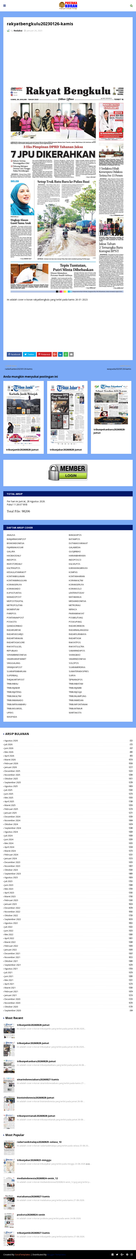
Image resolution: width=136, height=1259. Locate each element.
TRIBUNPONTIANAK (78, 704)
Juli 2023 (68, 881)
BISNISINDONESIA (15, 543)
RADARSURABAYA (77, 634)
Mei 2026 (68, 751)
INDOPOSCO (75, 559)
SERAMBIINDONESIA (17, 654)
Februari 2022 (68, 945)
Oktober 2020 (68, 1006)
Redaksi (18, 30)
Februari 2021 (68, 991)
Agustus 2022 (68, 923)
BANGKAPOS (75, 534)
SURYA (72, 675)
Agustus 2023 (68, 877)
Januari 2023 (68, 904)
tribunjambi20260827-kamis (33, 1232)
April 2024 (68, 847)
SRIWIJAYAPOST (14, 667)
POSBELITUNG (76, 617)
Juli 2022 (68, 926)
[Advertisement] (68, 59)
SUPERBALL (12, 675)
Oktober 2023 (68, 869)
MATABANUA (75, 596)
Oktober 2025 (68, 778)
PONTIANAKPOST (15, 617)
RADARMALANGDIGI (78, 630)
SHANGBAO (74, 654)
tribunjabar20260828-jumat (66, 449)
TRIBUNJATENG (14, 691)
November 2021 (68, 957)
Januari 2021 (68, 995)
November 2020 (68, 1002)
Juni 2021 (68, 976)
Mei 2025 (68, 797)
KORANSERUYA (14, 584)
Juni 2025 (68, 793)
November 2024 (68, 820)
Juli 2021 (68, 972)
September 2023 (68, 873)
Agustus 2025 (68, 786)
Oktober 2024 (68, 824)
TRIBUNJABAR (13, 687)
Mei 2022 (68, 934)
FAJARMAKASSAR (15, 547)
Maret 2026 (68, 759)
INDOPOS (11, 559)
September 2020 (68, 1010)
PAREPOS (11, 613)
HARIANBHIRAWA (77, 555)
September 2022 (68, 919)
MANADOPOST (14, 596)
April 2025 (68, 801)
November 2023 (68, 866)
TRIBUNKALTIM (14, 696)
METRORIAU (75, 605)
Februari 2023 (68, 900)
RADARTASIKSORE (16, 642)
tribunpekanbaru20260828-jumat (36, 1061)
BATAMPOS (74, 539)
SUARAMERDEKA (77, 667)
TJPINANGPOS (76, 679)
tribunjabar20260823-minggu (34, 1160)
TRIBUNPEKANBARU (16, 704)
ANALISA (11, 534)
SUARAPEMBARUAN (16, 671)
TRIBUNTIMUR (75, 708)
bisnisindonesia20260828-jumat (35, 1097)
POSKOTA (12, 621)
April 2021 (68, 983)
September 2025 (68, 782)
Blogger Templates (56, 1254)
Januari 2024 (68, 858)
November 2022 (68, 911)
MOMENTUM (13, 609)
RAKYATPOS (75, 642)
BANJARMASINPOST (16, 539)
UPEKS (10, 712)
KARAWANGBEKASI (78, 568)
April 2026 (68, 755)
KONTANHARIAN (77, 576)
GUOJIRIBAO (75, 551)
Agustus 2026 (68, 740)
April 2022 (68, 938)
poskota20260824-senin (31, 1214)
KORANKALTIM (76, 580)
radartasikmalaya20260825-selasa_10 (39, 1141)
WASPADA (12, 716)
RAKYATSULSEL (14, 646)
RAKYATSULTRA (76, 646)
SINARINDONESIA (77, 658)
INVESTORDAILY (14, 563)
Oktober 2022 (68, 915)
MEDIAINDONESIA (77, 601)
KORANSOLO (75, 588)
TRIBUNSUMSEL (14, 708)
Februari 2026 (68, 763)
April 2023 (68, 892)
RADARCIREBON (76, 625)
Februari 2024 (68, 854)
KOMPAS (73, 572)
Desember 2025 (68, 770)
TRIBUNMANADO (15, 700)
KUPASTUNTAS (14, 592)
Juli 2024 (68, 835)
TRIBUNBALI (12, 683)
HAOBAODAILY (14, 555)
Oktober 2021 (68, 961)
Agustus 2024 (68, 831)
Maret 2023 (68, 896)
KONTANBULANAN (16, 576)
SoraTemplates (22, 1254)
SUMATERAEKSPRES (79, 671)
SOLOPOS (74, 663)
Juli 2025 (68, 789)
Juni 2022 (68, 930)
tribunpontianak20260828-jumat (36, 1115)
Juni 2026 (68, 748)
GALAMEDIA (74, 547)
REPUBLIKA (12, 650)
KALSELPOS (74, 563)
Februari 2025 (68, 808)
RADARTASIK (75, 638)
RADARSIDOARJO (15, 634)
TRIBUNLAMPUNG (77, 696)
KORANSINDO (13, 588)
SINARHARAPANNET (16, 658)
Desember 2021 (68, 953)
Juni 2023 (68, 885)
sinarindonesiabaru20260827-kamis (38, 1079)
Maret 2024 (68, 850)
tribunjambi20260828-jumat (22, 449)
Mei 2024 (68, 843)
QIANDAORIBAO (14, 625)
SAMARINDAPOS (77, 650)
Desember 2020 (68, 999)
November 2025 (68, 774)
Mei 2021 (68, 980)
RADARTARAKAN (15, 638)
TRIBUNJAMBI (75, 687)
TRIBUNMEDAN (76, 700)
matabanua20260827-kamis (33, 1196)
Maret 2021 (68, 987)
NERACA (73, 609)
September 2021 (68, 964)
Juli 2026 (68, 744)
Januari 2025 (68, 812)
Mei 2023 (68, 888)
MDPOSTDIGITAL (15, 601)
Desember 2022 (68, 907)
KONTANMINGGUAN (17, 580)
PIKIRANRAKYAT (76, 613)
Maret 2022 (68, 942)
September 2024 (68, 827)
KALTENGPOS (13, 568)
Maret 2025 (68, 805)
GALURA (11, 551)
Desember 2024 (68, 816)
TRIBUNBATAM (76, 683)
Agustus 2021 (68, 968)
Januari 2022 (68, 949)
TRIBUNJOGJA (75, 691)
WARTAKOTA (75, 712)
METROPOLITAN (14, 605)
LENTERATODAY (76, 592)
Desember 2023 (68, 862)
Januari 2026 (68, 767)
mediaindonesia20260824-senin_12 (37, 1178)
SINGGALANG (13, 663)
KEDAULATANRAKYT (16, 572)
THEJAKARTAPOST (15, 679)
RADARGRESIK (14, 630)
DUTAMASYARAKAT (78, 543)
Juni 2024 (68, 839)
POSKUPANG (75, 621)
